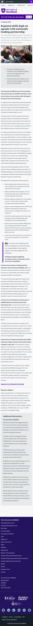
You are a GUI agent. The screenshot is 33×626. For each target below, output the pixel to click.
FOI (24, 617)
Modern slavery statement (9, 620)
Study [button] (2, 5)
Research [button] (10, 5)
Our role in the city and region (12, 17)
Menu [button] (27, 17)
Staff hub (3, 547)
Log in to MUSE (10, 2)
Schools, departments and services (11, 561)
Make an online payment (8, 553)
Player (2, 545)
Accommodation (5, 531)
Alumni (3, 564)
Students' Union (5, 569)
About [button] (29, 5)
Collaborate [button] (20, 5)
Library (3, 567)
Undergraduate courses (7, 523)
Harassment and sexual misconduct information (14, 558)
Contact (3, 572)
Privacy (11, 617)
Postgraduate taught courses (9, 526)
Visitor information (6, 542)
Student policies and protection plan (11, 556)
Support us (4, 539)
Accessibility (17, 617)
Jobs (2, 536)
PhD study (4, 528)
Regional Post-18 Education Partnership (12, 384)
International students (7, 534)
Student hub (4, 550)
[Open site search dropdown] (31, 1)
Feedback (5, 617)
